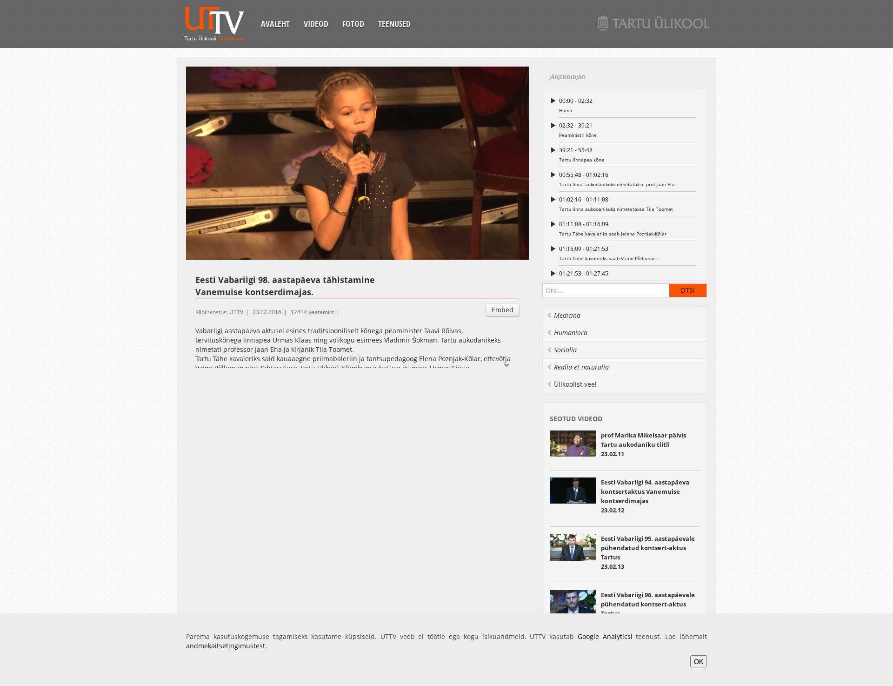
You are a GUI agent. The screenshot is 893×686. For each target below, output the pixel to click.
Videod (316, 23)
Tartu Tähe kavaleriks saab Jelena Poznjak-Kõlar (612, 228)
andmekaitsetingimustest (225, 645)
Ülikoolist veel (575, 384)
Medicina (567, 315)
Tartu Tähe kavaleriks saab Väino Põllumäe (607, 253)
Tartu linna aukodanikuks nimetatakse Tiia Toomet (616, 203)
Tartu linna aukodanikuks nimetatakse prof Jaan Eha (617, 179)
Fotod (353, 23)
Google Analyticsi (605, 636)
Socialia (565, 349)
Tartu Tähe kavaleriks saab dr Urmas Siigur (607, 277)
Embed (502, 309)
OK (698, 661)
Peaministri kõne (578, 129)
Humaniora (570, 332)
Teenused (394, 23)
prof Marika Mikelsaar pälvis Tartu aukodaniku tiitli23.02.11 (643, 444)
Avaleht (275, 23)
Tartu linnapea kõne (581, 154)
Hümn (576, 105)
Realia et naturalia (581, 367)
